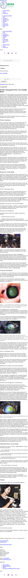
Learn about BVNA (7, 15)
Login (4, 12)
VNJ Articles (2, 84)
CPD (4, 17)
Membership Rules (7, 566)
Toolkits (5, 21)
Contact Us (5, 13)
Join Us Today (6, 10)
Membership (6, 19)
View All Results (3, 73)
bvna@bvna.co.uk (7, 559)
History (4, 567)
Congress (5, 18)
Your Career (5, 25)
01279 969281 (6, 558)
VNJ (4, 22)
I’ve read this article (4, 540)
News (4, 26)
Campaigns (5, 24)
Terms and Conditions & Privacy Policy (11, 568)
